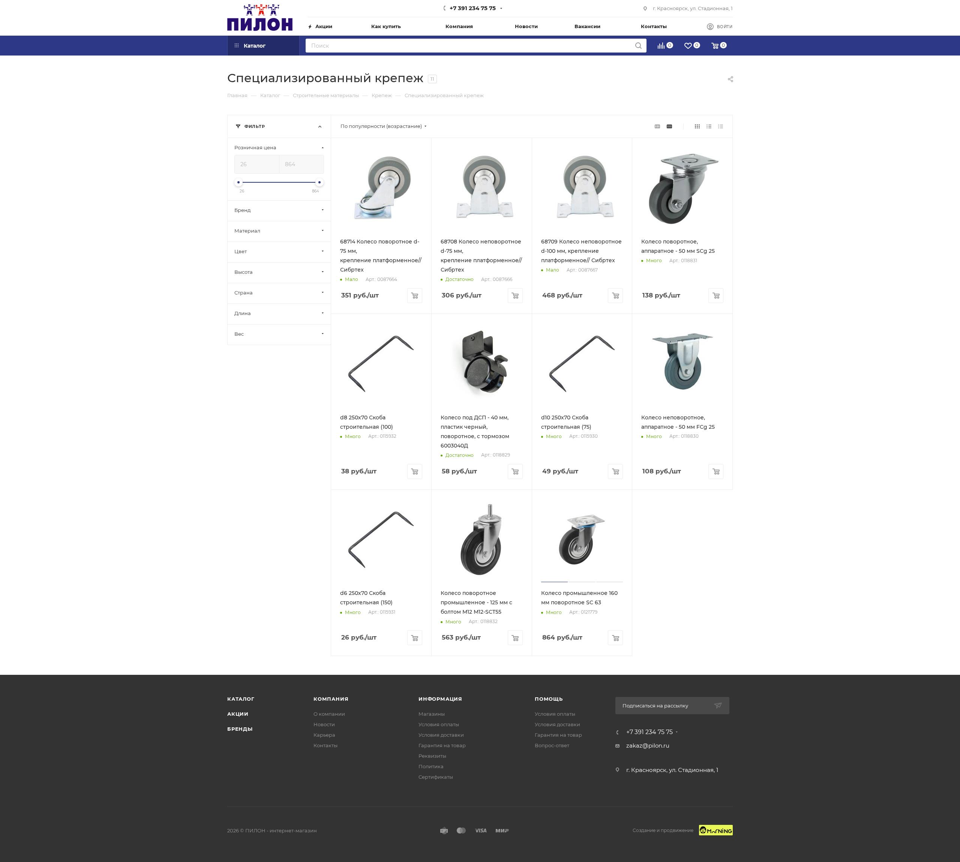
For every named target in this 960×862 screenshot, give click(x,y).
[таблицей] (721, 126)
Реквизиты (432, 756)
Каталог (241, 699)
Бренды (240, 729)
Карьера (324, 735)
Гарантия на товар (442, 745)
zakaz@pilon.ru (647, 745)
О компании (329, 714)
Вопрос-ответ (552, 745)
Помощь (549, 699)
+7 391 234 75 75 (473, 8)
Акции (238, 714)
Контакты (326, 745)
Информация (440, 699)
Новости (324, 724)
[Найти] (638, 46)
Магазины (431, 714)
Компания (331, 699)
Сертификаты (435, 777)
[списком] (709, 126)
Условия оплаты (438, 724)
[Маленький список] (657, 126)
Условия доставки (441, 735)
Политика (431, 766)
